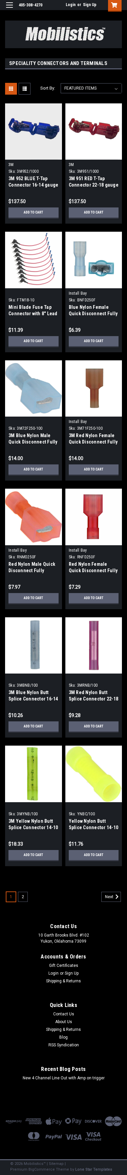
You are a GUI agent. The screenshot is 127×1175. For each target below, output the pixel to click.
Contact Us (63, 1014)
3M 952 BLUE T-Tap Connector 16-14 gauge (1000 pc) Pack (33, 185)
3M (11, 164)
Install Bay (78, 293)
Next (109, 896)
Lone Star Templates (93, 1169)
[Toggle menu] (9, 9)
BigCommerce (41, 1169)
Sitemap (56, 1164)
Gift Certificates (63, 965)
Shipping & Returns (63, 981)
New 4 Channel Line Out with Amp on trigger (64, 1078)
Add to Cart (33, 212)
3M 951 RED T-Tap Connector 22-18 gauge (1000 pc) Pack (94, 185)
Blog (63, 1037)
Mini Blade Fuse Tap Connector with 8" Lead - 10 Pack (33, 313)
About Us (63, 1021)
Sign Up (90, 4)
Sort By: (47, 88)
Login (71, 4)
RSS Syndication (63, 1045)
